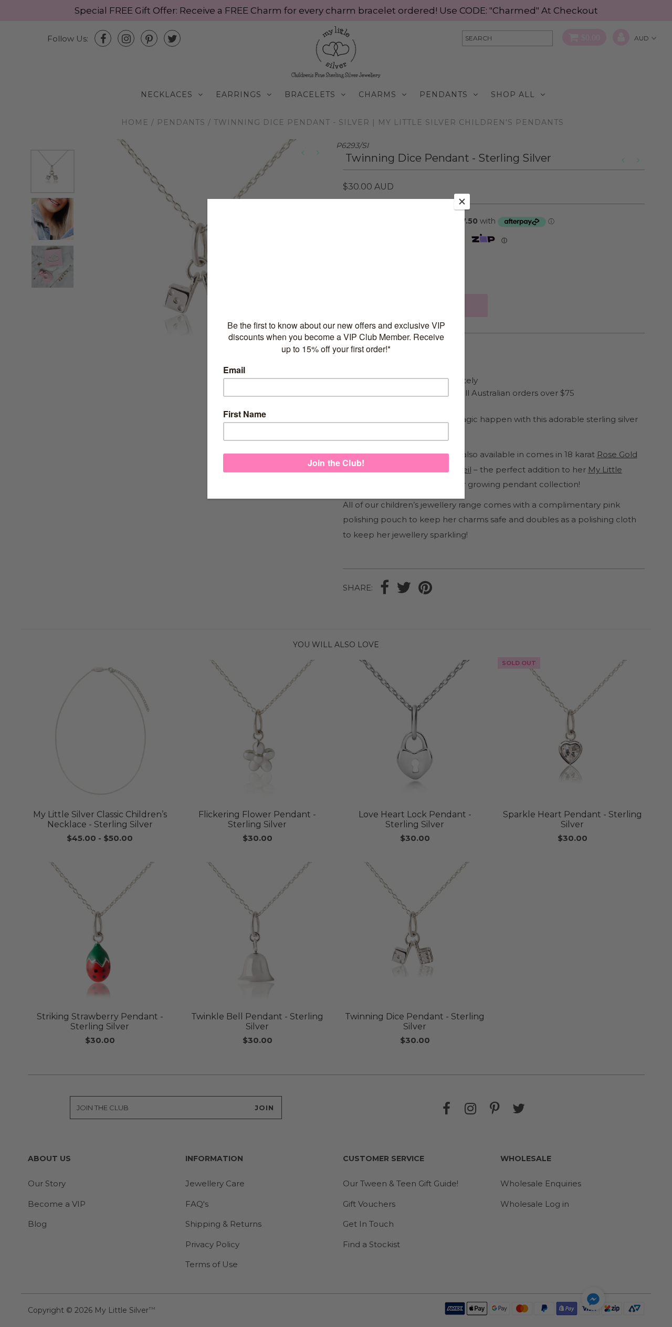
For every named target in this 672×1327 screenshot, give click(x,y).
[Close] (462, 201)
